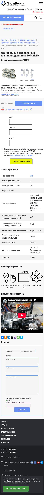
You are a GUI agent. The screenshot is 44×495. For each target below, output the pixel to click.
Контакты (5, 442)
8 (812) (33, 9)
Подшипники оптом (8, 435)
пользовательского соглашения (21, 155)
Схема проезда (38, 12)
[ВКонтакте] (2, 337)
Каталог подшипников (12, 18)
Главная (4, 40)
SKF (31, 176)
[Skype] (21, 337)
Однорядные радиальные (13, 24)
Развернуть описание (10, 94)
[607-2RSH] (9, 74)
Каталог (13, 40)
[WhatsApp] (18, 337)
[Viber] (15, 337)
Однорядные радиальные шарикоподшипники (18, 43)
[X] (12, 337)
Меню (41, 3)
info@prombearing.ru (11, 457)
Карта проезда (9, 470)
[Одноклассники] (5, 337)
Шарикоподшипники (27, 40)
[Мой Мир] (8, 337)
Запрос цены (28, 103)
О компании (5, 439)
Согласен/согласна (15, 488)
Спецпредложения (8, 432)
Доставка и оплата (8, 428)
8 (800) (16, 9)
